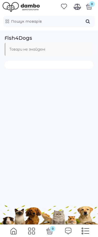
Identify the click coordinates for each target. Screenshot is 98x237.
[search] (87, 21)
